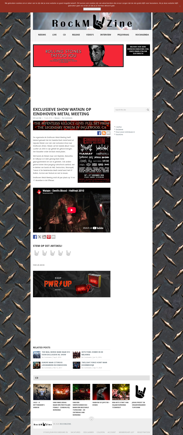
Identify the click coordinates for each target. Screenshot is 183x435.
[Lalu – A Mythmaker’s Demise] (42, 392)
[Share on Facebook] (35, 237)
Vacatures (119, 134)
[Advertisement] (91, 85)
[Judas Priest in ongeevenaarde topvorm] (140, 392)
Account (112, 432)
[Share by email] (53, 237)
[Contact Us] (108, 133)
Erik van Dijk (37, 118)
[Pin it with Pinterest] (49, 237)
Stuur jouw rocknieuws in (125, 132)
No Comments (67, 118)
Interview (105, 35)
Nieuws (42, 35)
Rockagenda (142, 35)
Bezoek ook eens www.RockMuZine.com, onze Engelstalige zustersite (138, 50)
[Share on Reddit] (44, 237)
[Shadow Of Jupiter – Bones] (101, 392)
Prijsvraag (123, 35)
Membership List (126, 432)
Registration (143, 432)
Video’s (90, 35)
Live (54, 35)
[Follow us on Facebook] (99, 133)
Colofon (119, 127)
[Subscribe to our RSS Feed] (104, 133)
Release (76, 35)
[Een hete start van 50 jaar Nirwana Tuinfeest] (121, 392)
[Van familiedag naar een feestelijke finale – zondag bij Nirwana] (61, 392)
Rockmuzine (65, 424)
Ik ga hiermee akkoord (92, 9)
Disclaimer (119, 129)
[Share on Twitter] (40, 237)
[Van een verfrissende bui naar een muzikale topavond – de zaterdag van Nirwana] (81, 392)
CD (64, 35)
